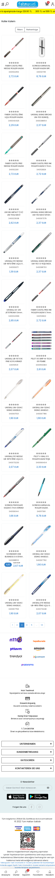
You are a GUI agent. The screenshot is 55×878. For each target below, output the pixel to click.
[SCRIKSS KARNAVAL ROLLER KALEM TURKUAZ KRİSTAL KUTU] (41, 487)
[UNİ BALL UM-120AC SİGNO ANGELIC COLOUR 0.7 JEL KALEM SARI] (13, 585)
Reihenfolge (32, 29)
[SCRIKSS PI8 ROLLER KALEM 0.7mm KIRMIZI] (13, 487)
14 (42, 625)
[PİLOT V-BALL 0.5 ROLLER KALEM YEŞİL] (41, 439)
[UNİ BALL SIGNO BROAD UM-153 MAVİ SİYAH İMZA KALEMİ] (41, 194)
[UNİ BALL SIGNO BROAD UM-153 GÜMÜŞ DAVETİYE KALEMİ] (41, 97)
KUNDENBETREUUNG (27, 751)
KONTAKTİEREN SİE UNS (27, 768)
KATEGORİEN (27, 760)
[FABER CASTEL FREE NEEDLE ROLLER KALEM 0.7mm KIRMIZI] (13, 48)
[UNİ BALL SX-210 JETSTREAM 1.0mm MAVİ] (13, 292)
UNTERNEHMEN (27, 743)
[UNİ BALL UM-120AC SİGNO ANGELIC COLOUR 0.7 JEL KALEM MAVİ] (41, 536)
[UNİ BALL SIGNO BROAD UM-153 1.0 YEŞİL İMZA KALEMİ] (41, 243)
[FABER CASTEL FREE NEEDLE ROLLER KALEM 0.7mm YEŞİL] (13, 146)
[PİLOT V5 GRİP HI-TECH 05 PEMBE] (41, 341)
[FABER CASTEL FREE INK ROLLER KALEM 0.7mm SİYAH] (41, 146)
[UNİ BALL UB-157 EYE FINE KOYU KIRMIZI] (13, 341)
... (36, 625)
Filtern (20, 29)
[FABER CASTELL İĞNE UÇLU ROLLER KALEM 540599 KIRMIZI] (13, 97)
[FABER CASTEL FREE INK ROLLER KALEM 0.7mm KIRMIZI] (41, 292)
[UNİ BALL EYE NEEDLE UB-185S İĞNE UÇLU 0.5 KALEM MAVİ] (41, 585)
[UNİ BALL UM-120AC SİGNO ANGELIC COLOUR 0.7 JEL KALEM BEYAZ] (13, 390)
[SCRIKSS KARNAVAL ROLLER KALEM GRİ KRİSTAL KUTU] (41, 48)
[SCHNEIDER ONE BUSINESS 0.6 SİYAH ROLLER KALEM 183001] (13, 536)
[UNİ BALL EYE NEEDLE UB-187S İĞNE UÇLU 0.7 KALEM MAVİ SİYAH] (13, 243)
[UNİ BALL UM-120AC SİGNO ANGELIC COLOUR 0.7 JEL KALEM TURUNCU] (41, 390)
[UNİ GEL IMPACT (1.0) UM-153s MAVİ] (13, 194)
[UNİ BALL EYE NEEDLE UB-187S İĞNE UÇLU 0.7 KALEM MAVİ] (13, 439)
